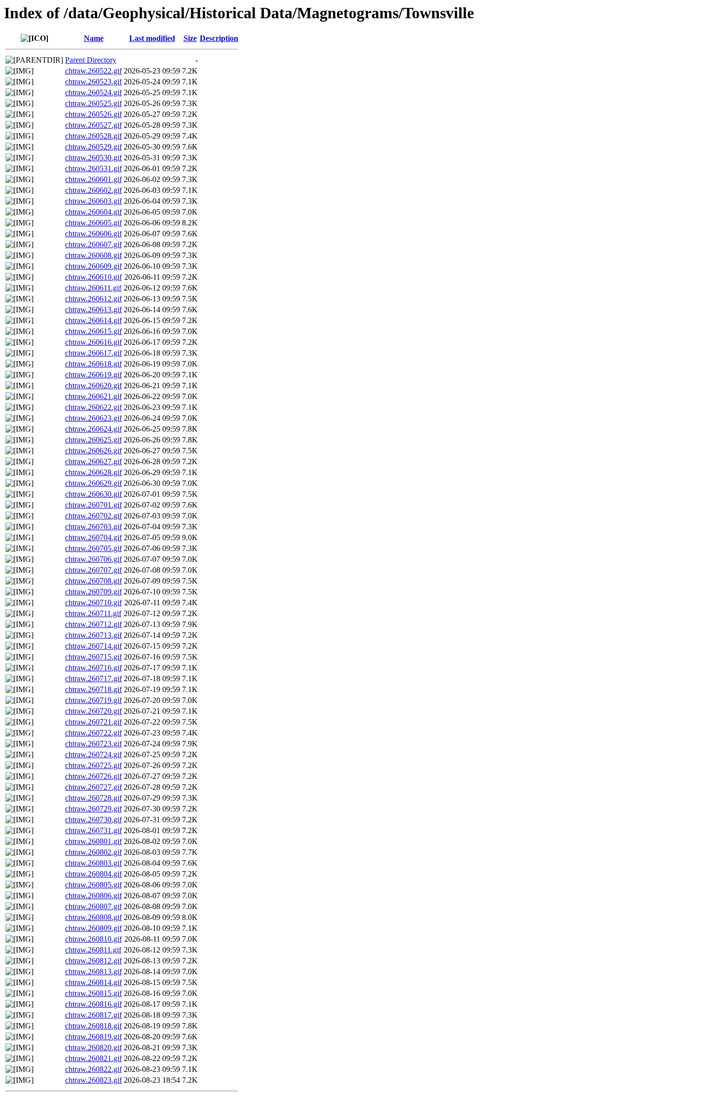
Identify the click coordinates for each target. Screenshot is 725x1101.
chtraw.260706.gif (93, 559)
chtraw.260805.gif (93, 885)
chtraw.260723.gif (93, 743)
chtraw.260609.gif (93, 266)
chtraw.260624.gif (93, 429)
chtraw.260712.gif (93, 624)
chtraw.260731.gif (93, 830)
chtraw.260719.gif (93, 700)
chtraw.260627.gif (93, 461)
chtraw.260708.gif (93, 581)
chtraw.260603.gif (93, 201)
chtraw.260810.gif (93, 939)
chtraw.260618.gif (93, 364)
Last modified (152, 38)
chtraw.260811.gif (93, 950)
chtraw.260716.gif (93, 667)
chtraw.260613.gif (93, 309)
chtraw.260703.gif (93, 526)
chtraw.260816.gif (93, 1004)
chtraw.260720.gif (93, 711)
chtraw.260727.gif (93, 787)
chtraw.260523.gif (93, 81)
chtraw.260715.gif (93, 657)
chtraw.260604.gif (93, 212)
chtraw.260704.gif (93, 537)
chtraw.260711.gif (93, 613)
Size (190, 38)
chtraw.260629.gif (93, 483)
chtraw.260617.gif (93, 353)
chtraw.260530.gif (93, 157)
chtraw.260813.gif (93, 971)
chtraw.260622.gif (93, 407)
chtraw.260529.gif (93, 147)
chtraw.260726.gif (93, 776)
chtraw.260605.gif (93, 223)
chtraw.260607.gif (93, 244)
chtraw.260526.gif (93, 114)
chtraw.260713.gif (93, 635)
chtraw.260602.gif (93, 190)
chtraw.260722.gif (93, 733)
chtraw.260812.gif (93, 960)
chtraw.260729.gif (93, 809)
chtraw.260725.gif (93, 765)
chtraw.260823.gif (93, 1080)
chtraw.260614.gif (93, 320)
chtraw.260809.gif (93, 928)
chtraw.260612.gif (93, 298)
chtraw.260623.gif (93, 418)
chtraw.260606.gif (93, 233)
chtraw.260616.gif (93, 342)
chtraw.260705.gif (93, 548)
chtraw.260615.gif (93, 331)
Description (219, 38)
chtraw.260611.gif (93, 288)
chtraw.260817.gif (93, 1015)
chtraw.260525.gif (93, 103)
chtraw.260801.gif (93, 841)
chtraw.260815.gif (93, 993)
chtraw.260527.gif (93, 125)
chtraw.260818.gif (93, 1026)
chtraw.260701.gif (93, 505)
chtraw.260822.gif (93, 1069)
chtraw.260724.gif (93, 754)
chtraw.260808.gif (93, 917)
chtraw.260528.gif (93, 136)
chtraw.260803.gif (93, 863)
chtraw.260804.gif (93, 874)
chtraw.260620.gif (93, 385)
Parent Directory (90, 60)
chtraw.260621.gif (93, 396)
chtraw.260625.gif (93, 440)
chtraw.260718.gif (93, 689)
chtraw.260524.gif (93, 92)
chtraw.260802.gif (93, 852)
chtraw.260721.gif (93, 722)
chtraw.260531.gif (93, 168)
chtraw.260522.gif (93, 71)
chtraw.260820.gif (93, 1047)
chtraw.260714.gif (93, 646)
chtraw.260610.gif (93, 277)
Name (94, 38)
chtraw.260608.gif (93, 255)
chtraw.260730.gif (93, 819)
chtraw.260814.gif (93, 982)
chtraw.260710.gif (93, 602)
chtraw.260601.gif (93, 179)
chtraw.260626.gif (93, 450)
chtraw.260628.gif (93, 472)
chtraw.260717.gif (93, 678)
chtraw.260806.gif (93, 895)
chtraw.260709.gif (93, 591)
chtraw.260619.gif (93, 374)
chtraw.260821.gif (93, 1058)
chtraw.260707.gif (93, 570)
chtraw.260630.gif (93, 494)
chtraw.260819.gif (93, 1036)
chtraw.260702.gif (93, 516)
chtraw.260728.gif (93, 798)
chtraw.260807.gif (93, 906)
